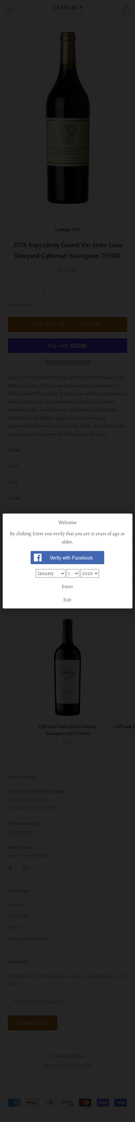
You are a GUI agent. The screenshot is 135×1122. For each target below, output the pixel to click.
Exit (67, 599)
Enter (67, 586)
